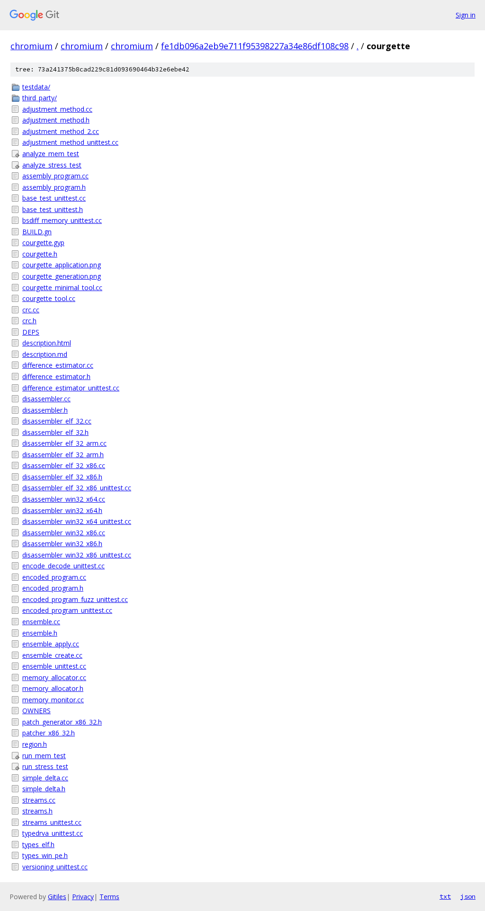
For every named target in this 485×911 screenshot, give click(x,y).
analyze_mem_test (50, 153)
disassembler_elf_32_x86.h (62, 476)
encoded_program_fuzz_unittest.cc (75, 599)
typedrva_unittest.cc (52, 833)
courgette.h (39, 253)
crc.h (29, 320)
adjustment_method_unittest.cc (70, 142)
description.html (46, 342)
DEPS (30, 331)
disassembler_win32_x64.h (62, 510)
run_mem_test (44, 755)
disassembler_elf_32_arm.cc (64, 443)
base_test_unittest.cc (54, 198)
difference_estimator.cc (57, 365)
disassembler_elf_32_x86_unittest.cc (76, 487)
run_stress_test (45, 766)
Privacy (83, 896)
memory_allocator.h (52, 688)
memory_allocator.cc (54, 677)
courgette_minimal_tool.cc (62, 287)
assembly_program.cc (55, 175)
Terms (109, 896)
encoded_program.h (52, 588)
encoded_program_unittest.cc (67, 610)
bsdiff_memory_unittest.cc (62, 220)
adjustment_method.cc (57, 109)
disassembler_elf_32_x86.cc (63, 465)
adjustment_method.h (56, 119)
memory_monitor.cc (53, 699)
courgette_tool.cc (48, 298)
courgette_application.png (61, 264)
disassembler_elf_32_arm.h (63, 454)
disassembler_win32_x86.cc (63, 532)
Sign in (466, 14)
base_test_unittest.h (52, 209)
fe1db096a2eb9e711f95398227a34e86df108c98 (255, 46)
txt (445, 896)
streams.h (37, 810)
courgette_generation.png (61, 276)
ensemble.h (39, 632)
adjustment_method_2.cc (60, 131)
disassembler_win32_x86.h (62, 543)
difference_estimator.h (56, 376)
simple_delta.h (43, 788)
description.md (44, 354)
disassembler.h (45, 410)
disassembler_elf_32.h (55, 432)
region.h (34, 744)
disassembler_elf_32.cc (56, 420)
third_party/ (39, 97)
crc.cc (30, 309)
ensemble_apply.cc (50, 643)
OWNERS (36, 710)
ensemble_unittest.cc (54, 666)
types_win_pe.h (45, 855)
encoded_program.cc (54, 577)
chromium (31, 46)
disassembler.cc (46, 398)
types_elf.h (38, 844)
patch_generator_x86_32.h (62, 721)
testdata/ (36, 86)
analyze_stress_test (51, 164)
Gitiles (57, 896)
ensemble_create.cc (52, 655)
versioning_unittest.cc (55, 866)
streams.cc (38, 800)
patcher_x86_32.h (48, 732)
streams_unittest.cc (51, 822)
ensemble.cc (41, 621)
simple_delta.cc (45, 777)
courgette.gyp (43, 242)
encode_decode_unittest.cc (63, 565)
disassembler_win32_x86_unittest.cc (76, 554)
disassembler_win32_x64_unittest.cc (76, 521)
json (468, 896)
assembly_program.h (54, 187)
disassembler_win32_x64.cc (63, 499)
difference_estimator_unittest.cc (70, 387)
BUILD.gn (37, 231)
